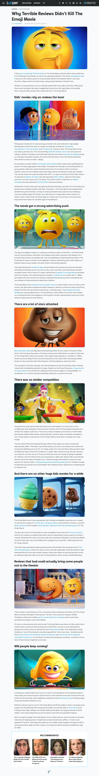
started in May (37, 267)
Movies (37, 3)
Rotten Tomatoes (32, 177)
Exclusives (26, 3)
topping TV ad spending (65, 272)
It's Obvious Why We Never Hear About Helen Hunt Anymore (76, 759)
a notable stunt (58, 275)
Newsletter (91, 3)
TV (44, 3)
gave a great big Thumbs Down (31, 73)
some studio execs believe (47, 164)
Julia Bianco (18, 23)
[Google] (77, 3)
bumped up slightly (71, 154)
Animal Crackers (75, 532)
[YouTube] (63, 3)
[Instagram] (70, 3)
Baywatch (69, 146)
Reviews (14, 9)
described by (55, 629)
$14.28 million (42, 182)
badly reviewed (20, 525)
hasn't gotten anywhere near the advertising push (58, 525)
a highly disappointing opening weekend (51, 462)
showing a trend (65, 698)
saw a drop (73, 707)
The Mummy (47, 149)
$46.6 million (59, 177)
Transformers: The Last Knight (26, 149)
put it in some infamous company (51, 617)
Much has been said (22, 351)
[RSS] (80, 3)
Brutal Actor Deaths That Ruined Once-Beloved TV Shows (57, 759)
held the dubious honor (57, 152)
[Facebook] (60, 3)
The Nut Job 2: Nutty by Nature (46, 523)
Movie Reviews (24, 9)
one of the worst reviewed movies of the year (37, 635)
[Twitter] (66, 3)
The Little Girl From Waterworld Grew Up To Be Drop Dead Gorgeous (39, 760)
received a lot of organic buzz (43, 285)
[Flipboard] (73, 3)
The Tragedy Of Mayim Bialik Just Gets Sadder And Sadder (22, 759)
